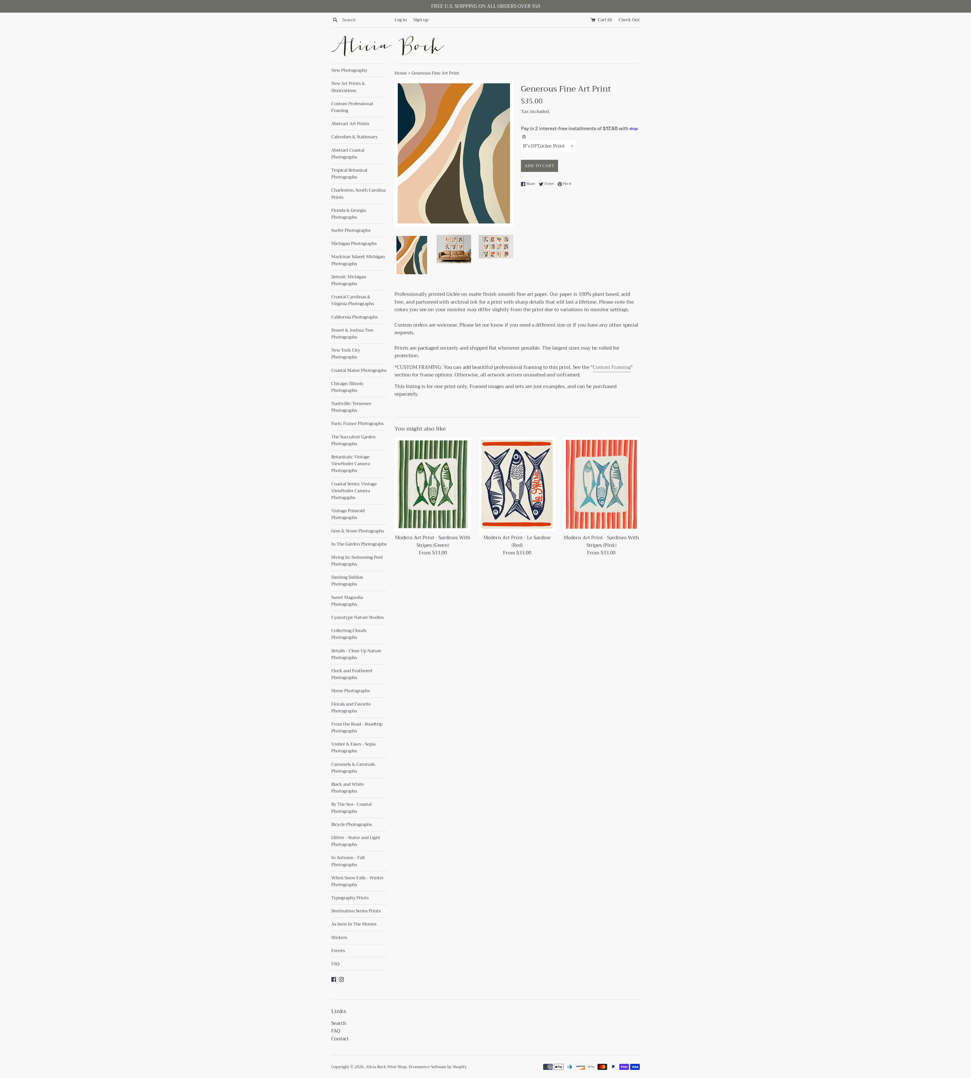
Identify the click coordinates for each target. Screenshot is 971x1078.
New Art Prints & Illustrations (348, 87)
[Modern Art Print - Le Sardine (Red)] (517, 484)
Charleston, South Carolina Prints (358, 194)
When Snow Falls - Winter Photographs (357, 881)
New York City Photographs (345, 354)
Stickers (339, 937)
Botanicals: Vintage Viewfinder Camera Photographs (350, 463)
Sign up (420, 20)
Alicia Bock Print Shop (386, 1067)
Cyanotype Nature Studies (357, 617)
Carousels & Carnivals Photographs (353, 768)
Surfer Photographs (350, 230)
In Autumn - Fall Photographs (348, 861)
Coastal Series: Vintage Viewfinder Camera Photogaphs (354, 490)
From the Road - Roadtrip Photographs (356, 728)
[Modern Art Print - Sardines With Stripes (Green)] (432, 484)
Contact (340, 1039)
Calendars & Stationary (354, 137)
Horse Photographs (350, 690)
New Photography (349, 70)
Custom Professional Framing (352, 107)
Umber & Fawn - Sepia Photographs (353, 747)
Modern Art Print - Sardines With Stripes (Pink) (601, 541)
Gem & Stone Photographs (357, 531)
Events (338, 950)
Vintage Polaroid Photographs (348, 514)
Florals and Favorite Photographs (351, 708)
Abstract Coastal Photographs (347, 154)
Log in (400, 20)
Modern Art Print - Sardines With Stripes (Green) (433, 541)
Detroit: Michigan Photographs (348, 280)
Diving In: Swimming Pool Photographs (357, 561)
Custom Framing (612, 367)
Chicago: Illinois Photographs (347, 387)
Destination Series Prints (356, 911)
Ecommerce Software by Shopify (438, 1067)
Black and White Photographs (347, 788)
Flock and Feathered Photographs (351, 674)
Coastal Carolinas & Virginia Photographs (352, 300)
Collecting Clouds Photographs (348, 634)
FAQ (335, 964)
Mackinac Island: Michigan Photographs (358, 260)
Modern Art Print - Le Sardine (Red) (517, 541)
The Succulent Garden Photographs (353, 440)
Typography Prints (350, 898)
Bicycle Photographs (351, 824)
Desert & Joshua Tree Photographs (352, 334)
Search (338, 1023)
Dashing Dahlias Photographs (347, 581)
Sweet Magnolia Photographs (347, 601)
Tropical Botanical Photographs (349, 174)
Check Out (629, 20)
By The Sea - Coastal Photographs (351, 808)
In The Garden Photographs (359, 544)
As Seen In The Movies (354, 924)
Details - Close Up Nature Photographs (356, 654)
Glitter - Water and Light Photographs (355, 841)
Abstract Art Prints (350, 123)
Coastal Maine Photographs (359, 370)
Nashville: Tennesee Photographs (351, 407)
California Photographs (354, 317)
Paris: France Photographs (357, 423)
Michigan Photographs (354, 243)
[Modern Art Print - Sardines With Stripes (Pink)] (601, 484)
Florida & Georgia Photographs (348, 214)
